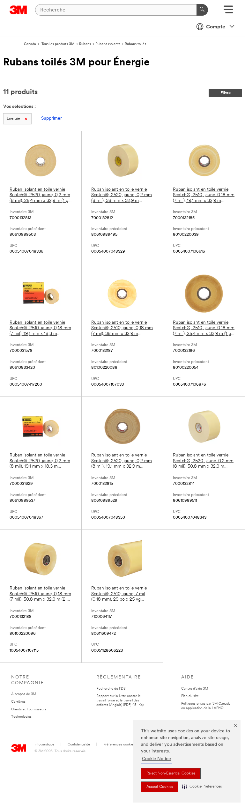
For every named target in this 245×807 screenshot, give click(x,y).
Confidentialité (79, 744)
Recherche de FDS (110, 689)
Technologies (21, 717)
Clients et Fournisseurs (28, 709)
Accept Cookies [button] (159, 787)
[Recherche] (202, 10)
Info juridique (44, 744)
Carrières (18, 702)
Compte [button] (215, 27)
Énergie (13, 119)
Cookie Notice (156, 759)
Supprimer (51, 118)
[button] (202, 786)
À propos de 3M (23, 694)
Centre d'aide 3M (194, 689)
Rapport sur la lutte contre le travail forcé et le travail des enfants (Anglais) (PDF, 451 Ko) (120, 700)
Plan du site (190, 696)
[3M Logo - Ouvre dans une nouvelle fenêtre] (18, 10)
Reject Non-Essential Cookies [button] (170, 773)
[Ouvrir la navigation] (228, 11)
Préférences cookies (119, 744)
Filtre (225, 93)
